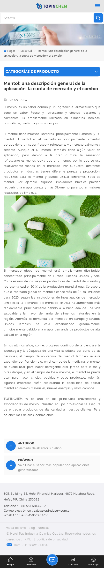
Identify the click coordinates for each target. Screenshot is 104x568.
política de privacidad (52, 539)
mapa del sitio (16, 528)
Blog (32, 528)
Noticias (43, 528)
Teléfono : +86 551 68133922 (25, 506)
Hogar (11, 50)
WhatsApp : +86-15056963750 (26, 515)
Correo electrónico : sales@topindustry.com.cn (37, 510)
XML (28, 539)
